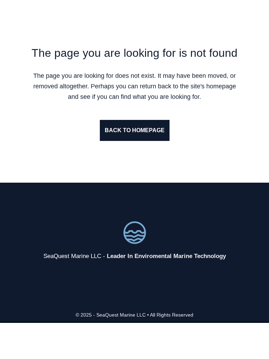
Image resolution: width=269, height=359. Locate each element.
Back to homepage (135, 130)
